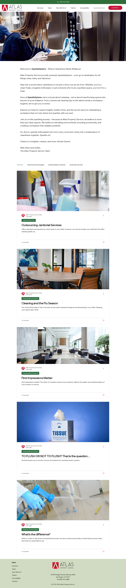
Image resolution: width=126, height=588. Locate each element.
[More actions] (104, 215)
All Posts (20, 165)
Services (15, 566)
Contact (15, 581)
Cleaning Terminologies (35, 165)
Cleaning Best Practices (56, 165)
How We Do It (16, 572)
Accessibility (16, 578)
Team (14, 569)
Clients (14, 575)
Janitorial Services (76, 165)
